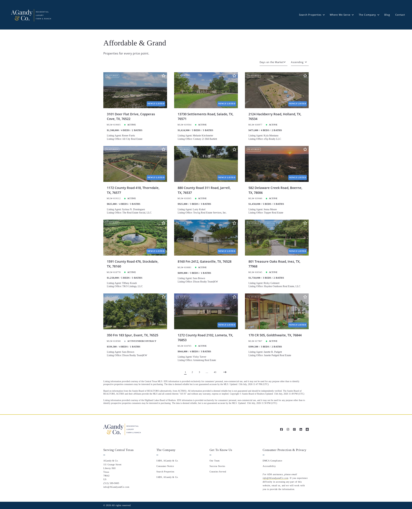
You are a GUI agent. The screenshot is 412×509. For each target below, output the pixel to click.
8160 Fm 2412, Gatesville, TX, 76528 (204, 261)
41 (215, 372)
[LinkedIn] (300, 429)
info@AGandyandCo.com (275, 478)
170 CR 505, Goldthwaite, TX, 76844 (275, 335)
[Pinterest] (294, 429)
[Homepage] (30, 15)
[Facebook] (281, 429)
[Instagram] (287, 429)
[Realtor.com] (307, 429)
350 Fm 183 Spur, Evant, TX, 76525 (132, 335)
